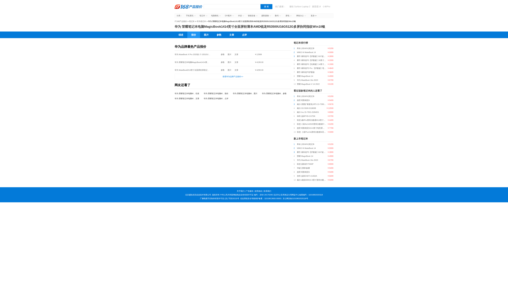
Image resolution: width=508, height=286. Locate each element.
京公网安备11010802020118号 (295, 198)
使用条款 (258, 191)
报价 (193, 34)
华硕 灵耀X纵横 (303, 168)
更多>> (314, 16)
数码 (277, 16)
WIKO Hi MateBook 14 (306, 52)
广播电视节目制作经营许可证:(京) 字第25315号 (219, 198)
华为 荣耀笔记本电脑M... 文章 (187, 98)
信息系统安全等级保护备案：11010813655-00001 (261, 198)
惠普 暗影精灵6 (303, 100)
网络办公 (300, 16)
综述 (181, 34)
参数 (219, 34)
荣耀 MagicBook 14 (305, 76)
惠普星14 (316, 6)
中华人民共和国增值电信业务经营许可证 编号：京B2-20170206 (246, 195)
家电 (287, 16)
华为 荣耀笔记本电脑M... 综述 (187, 93)
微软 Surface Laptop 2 (299, 6)
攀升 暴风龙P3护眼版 (306, 72)
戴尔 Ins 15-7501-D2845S (308, 112)
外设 (240, 16)
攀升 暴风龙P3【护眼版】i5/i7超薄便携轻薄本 (316, 56)
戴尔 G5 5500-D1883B (306, 108)
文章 (231, 34)
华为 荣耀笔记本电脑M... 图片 (245, 93)
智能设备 (251, 16)
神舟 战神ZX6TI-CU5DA (307, 176)
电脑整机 (215, 16)
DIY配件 (228, 16)
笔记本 (202, 16)
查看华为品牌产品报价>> (233, 76)
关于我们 (240, 191)
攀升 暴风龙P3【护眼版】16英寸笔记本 (313, 60)
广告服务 (249, 191)
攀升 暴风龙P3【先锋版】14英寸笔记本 (313, 64)
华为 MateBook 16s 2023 (307, 80)
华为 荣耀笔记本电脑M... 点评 (216, 98)
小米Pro (326, 6)
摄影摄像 (265, 16)
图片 (206, 34)
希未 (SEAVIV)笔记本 (305, 48)
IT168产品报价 (188, 8)
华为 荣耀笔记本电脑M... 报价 (216, 93)
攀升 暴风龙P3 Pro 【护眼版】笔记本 (312, 68)
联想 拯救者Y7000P (305, 164)
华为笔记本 (201, 21)
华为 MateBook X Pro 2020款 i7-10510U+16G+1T (195, 54)
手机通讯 (189, 16)
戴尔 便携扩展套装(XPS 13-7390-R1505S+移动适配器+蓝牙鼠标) (324, 104)
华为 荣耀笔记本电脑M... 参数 (274, 93)
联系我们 (267, 191)
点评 (244, 34)
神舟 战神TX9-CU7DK (306, 116)
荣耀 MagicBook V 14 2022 (308, 84)
